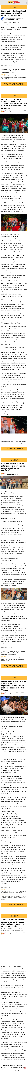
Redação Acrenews (12, 112)
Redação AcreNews (12, 19)
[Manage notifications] (25, 1068)
